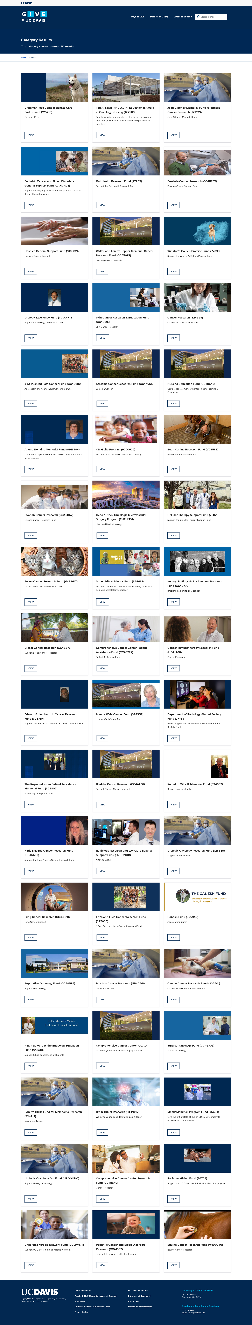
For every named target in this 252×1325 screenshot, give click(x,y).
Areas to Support (183, 16)
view (31, 135)
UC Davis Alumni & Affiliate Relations (92, 1306)
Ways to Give (137, 16)
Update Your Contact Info (140, 1306)
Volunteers (80, 1301)
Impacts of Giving (159, 16)
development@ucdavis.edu (193, 1312)
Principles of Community (139, 1295)
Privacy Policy (81, 1312)
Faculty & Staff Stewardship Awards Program (96, 1295)
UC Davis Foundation (138, 1290)
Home (23, 57)
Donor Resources (83, 1290)
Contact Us (133, 1301)
